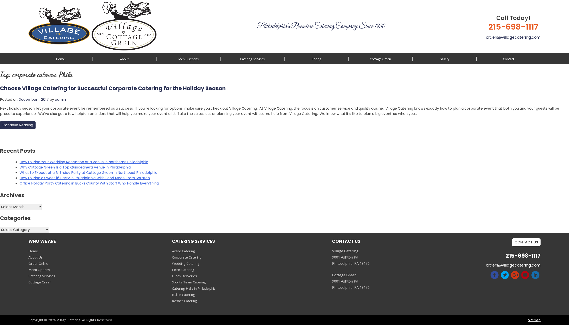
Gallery (444, 59)
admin (60, 99)
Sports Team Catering (189, 282)
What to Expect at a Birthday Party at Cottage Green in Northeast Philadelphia (88, 172)
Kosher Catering (184, 301)
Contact (508, 59)
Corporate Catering (187, 257)
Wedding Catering (185, 263)
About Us (35, 257)
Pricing (316, 59)
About (124, 59)
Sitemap (534, 320)
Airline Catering (183, 251)
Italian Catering (183, 294)
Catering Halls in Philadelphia (194, 288)
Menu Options (188, 59)
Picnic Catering (183, 269)
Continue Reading (17, 125)
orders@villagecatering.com (513, 37)
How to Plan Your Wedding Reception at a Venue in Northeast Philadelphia (84, 162)
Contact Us (526, 242)
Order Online (38, 263)
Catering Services (41, 276)
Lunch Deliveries (184, 276)
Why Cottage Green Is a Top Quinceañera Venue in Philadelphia (75, 167)
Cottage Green (380, 59)
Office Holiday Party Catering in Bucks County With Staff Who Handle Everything (89, 183)
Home (60, 59)
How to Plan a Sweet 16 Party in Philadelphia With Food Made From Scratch (85, 178)
